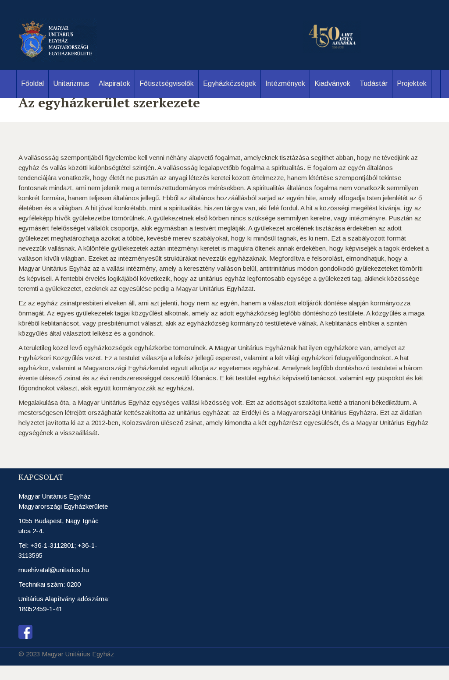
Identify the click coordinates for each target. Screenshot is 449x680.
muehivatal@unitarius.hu (53, 570)
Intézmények (285, 83)
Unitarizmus (71, 83)
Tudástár (374, 83)
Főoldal (32, 83)
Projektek (412, 83)
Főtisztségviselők (166, 83)
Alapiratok (114, 83)
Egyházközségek (229, 83)
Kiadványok (332, 83)
